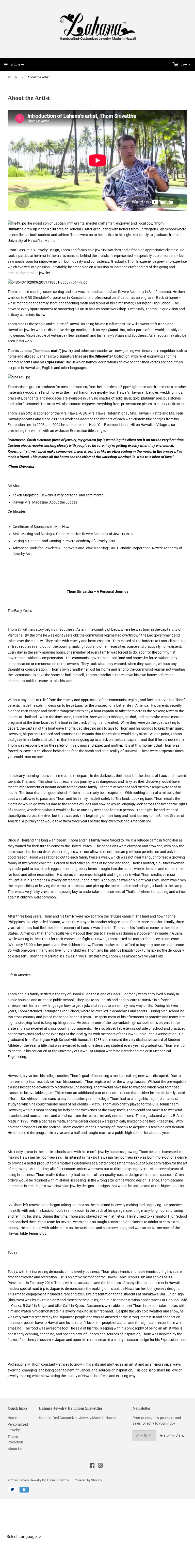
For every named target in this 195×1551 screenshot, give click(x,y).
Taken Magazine (25, 495)
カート (185, 65)
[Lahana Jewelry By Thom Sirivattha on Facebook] (92, 1466)
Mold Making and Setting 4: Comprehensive (46, 534)
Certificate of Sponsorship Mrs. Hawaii (43, 527)
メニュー (17, 65)
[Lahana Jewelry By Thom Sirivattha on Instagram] (100, 1466)
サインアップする (172, 1436)
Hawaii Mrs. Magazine (30, 502)
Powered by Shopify (88, 1480)
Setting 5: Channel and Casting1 (38, 541)
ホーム (13, 77)
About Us (15, 1449)
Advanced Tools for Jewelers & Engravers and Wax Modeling (60, 548)
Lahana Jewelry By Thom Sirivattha (44, 1480)
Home (12, 1418)
